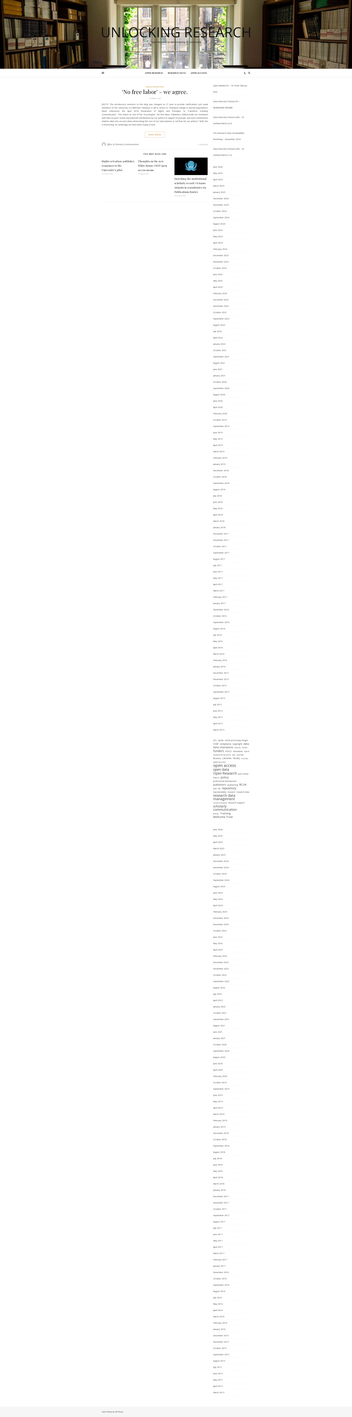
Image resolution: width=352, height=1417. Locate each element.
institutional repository (222, 755)
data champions (223, 747)
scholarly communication (225, 808)
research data (177, 73)
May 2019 (218, 438)
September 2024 (221, 217)
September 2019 (221, 426)
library (236, 758)
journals (240, 755)
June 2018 (218, 502)
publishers (219, 784)
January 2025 (219, 192)
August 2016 (219, 628)
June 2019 (218, 432)
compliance (225, 743)
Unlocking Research (176, 32)
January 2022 (219, 344)
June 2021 (218, 369)
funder (245, 747)
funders (218, 751)
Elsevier (237, 747)
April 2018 (218, 514)
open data (221, 769)
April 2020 (218, 407)
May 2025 (218, 173)
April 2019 (218, 445)
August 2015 (219, 698)
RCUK (243, 784)
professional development (224, 781)
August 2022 (219, 325)
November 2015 (221, 679)
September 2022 (221, 318)
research (231, 792)
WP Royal (119, 1412)
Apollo (221, 740)
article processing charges (236, 740)
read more (154, 134)
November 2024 (221, 204)
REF (219, 788)
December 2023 (221, 255)
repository (229, 788)
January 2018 (219, 527)
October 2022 (220, 312)
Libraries (227, 758)
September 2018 (221, 483)
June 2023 (218, 274)
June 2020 (218, 400)
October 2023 (220, 268)
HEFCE (228, 751)
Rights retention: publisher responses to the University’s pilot (118, 166)
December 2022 (221, 299)
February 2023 (220, 293)
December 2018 (221, 470)
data (246, 743)
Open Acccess (199, 73)
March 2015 (218, 729)
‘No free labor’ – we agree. (155, 91)
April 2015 (218, 723)
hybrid (246, 751)
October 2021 (220, 350)
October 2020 (220, 381)
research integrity (220, 803)
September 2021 (221, 356)
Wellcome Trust (223, 817)
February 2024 (220, 249)
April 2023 (218, 287)
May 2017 (218, 578)
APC (215, 740)
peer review (243, 774)
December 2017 (221, 533)
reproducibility (219, 792)
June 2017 (218, 571)
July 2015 (217, 704)
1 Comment (203, 144)
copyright (237, 743)
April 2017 (218, 584)
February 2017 (220, 597)
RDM (215, 788)
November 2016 (221, 609)
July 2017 (217, 565)
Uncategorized (155, 87)
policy (225, 777)
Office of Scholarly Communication (123, 144)
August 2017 (219, 559)
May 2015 (218, 717)
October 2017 (220, 546)
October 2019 (220, 419)
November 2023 (221, 261)
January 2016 (219, 666)
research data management (224, 797)
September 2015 (221, 691)
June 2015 (218, 710)
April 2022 (218, 337)
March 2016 (218, 653)
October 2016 (220, 616)
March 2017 (218, 590)
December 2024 (221, 198)
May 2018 (218, 508)
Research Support (236, 802)
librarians (217, 758)
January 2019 (219, 464)
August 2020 (219, 394)
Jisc (234, 754)
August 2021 (219, 363)
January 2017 (219, 603)
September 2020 (221, 388)
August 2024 (219, 223)
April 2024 (218, 242)
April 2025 (218, 179)
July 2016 (217, 634)
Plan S (216, 777)
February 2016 (220, 660)
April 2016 (218, 647)
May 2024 (218, 236)
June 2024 (218, 230)
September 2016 (221, 622)
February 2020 (220, 413)
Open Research (154, 73)
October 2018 (220, 476)
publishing (232, 784)
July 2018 (217, 495)
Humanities (238, 751)
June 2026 (218, 166)
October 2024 (220, 211)
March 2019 (218, 451)
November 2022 (221, 306)
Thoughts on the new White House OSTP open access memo (152, 166)
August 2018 (219, 489)
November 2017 (221, 540)
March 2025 (218, 185)
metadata (244, 758)
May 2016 (218, 641)
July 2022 (217, 331)
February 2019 (220, 457)
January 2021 (219, 375)
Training (225, 813)
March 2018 (218, 521)
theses (216, 813)
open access (224, 765)
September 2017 (221, 552)
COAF (216, 743)
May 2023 (218, 280)
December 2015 (221, 672)
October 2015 (220, 685)
